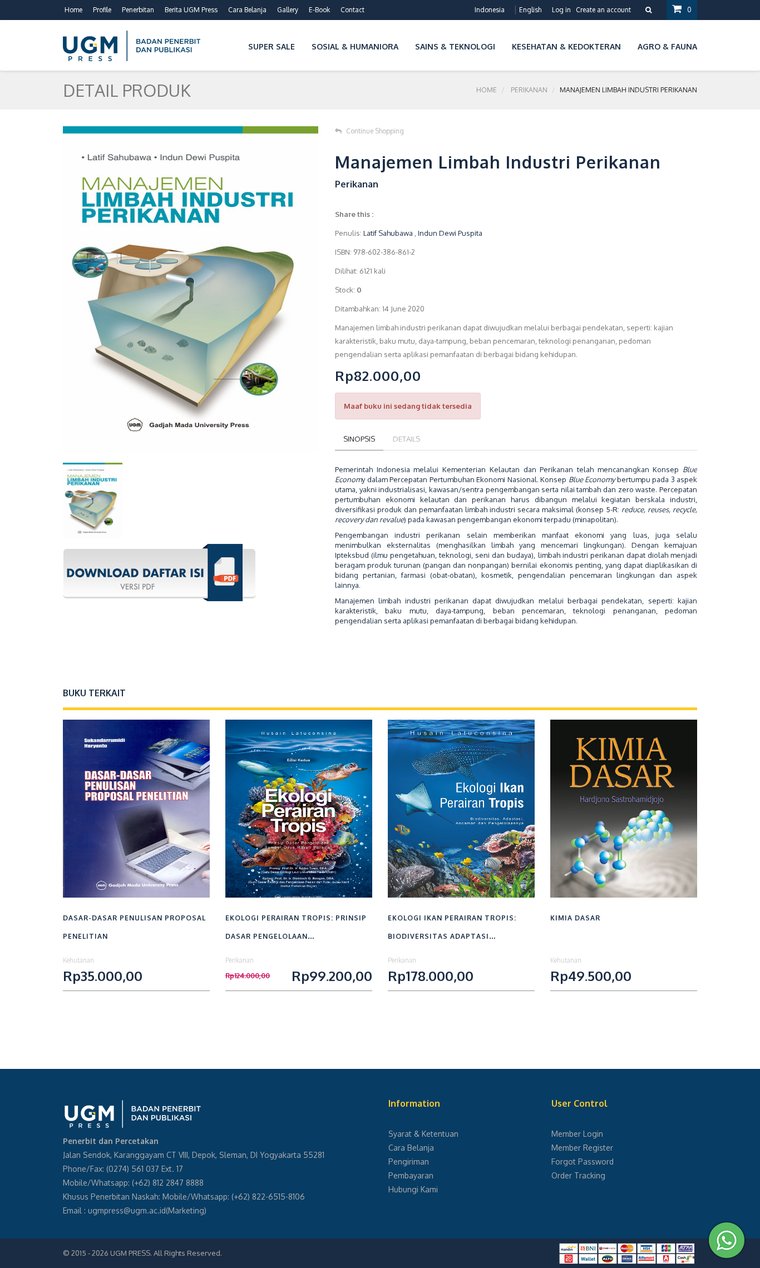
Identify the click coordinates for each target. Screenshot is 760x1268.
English (530, 10)
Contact (352, 10)
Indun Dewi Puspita (450, 233)
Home (73, 10)
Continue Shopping (375, 131)
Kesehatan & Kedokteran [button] (566, 46)
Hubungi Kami (413, 1189)
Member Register (582, 1147)
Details (406, 438)
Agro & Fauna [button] (667, 46)
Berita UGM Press (191, 10)
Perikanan (529, 90)
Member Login (577, 1133)
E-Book (319, 10)
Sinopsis (359, 438)
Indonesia (490, 10)
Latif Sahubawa (388, 233)
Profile (102, 10)
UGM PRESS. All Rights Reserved (165, 1253)
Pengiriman (408, 1161)
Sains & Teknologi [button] (455, 46)
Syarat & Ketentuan (423, 1133)
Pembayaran (410, 1175)
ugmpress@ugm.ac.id (127, 1210)
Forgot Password (582, 1161)
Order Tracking (578, 1175)
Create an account (603, 10)
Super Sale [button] (271, 46)
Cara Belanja (247, 10)
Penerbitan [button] (138, 10)
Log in (561, 10)
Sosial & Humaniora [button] (355, 46)
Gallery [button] (287, 10)
